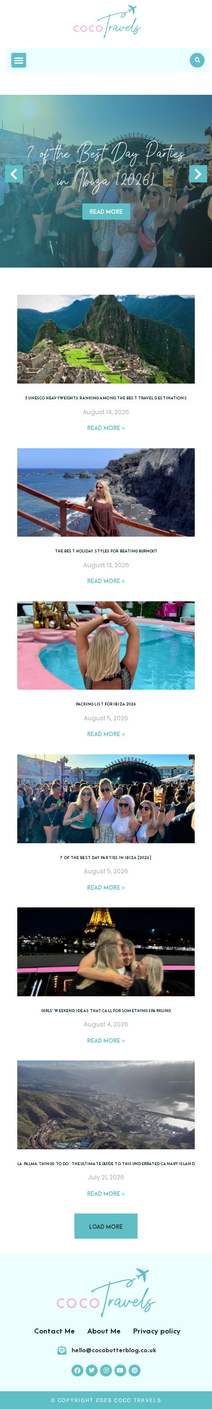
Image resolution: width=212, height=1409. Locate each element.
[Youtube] (120, 1370)
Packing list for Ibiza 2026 (106, 704)
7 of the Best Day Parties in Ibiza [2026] (105, 858)
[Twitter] (92, 1370)
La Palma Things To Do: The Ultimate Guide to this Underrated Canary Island (105, 1164)
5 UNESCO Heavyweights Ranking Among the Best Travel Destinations (105, 398)
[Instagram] (106, 1370)
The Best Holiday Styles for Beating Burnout (106, 551)
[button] (197, 60)
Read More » (106, 428)
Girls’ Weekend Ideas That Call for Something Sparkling (106, 1011)
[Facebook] (77, 1370)
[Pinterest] (135, 1370)
